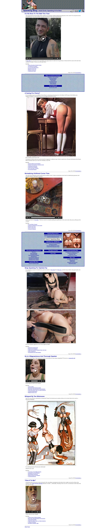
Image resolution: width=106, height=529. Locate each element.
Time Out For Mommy (32, 229)
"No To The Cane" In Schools (33, 168)
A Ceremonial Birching (32, 476)
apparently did (72, 358)
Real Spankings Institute (33, 255)
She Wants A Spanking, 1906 (33, 523)
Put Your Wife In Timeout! (32, 224)
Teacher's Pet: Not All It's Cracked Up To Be (36, 164)
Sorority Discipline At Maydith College (34, 65)
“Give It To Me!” (30, 480)
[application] (43, 39)
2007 (50, 236)
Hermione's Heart (53, 81)
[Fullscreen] (59, 58)
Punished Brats (33, 254)
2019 (59, 235)
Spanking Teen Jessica (34, 259)
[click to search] (83, 12)
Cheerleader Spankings (34, 257)
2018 (61, 235)
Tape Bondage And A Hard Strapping (34, 352)
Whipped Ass (34, 256)
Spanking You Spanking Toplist (72, 252)
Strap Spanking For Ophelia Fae (36, 268)
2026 (45, 235)
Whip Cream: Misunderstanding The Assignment (36, 518)
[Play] (27, 58)
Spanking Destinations (72, 253)
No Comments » (78, 72)
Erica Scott (53, 80)
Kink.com (59, 269)
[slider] (42, 58)
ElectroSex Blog (72, 263)
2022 (53, 235)
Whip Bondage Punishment (33, 474)
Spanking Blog (30, 10)
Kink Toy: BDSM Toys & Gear (53, 245)
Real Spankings (33, 253)
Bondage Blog (53, 79)
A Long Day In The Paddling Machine (34, 471)
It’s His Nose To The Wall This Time (37, 13)
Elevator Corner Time (32, 226)
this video (29, 60)
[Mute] (57, 58)
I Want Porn (72, 261)
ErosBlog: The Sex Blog (53, 77)
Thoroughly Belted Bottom (32, 391)
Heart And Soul (53, 82)
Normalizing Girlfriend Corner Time (37, 173)
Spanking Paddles (53, 244)
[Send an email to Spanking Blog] (76, 11)
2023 (51, 235)
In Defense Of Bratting (32, 522)
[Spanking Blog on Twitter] (80, 12)
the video (37, 219)
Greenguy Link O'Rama (72, 262)
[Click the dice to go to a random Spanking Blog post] (72, 12)
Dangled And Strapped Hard (33, 347)
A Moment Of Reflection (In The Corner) (35, 225)
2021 (55, 235)
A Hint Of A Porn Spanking (32, 167)
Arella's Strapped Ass (32, 351)
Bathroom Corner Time (32, 69)
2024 (49, 235)
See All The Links (53, 87)
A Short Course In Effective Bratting (34, 517)
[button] (43, 38)
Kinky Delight (53, 83)
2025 (47, 235)
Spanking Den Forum (72, 255)
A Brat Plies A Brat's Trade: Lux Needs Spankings (37, 390)
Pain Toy (34, 252)
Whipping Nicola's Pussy (32, 392)
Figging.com (72, 260)
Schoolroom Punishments (32, 166)
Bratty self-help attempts (37, 483)
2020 (57, 235)
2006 (52, 236)
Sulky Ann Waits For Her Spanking (34, 163)
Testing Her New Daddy (32, 519)
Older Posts (27, 526)
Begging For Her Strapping (32, 348)
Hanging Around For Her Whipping (34, 475)
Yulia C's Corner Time (32, 227)
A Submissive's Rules (32, 71)
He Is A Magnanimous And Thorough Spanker (41, 356)
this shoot (53, 269)
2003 (58, 236)
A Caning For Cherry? (32, 93)
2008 (48, 236)
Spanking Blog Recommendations (53, 243)
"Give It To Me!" (31, 386)
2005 (54, 236)
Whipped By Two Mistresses (35, 396)
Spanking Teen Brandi (34, 258)
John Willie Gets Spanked (32, 66)
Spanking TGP (72, 254)
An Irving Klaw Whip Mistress (33, 67)
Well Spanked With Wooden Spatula (34, 387)
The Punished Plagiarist (32, 169)
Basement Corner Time (32, 68)
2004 (56, 236)
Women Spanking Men (34, 263)
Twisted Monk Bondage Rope (53, 246)
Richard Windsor (53, 78)
